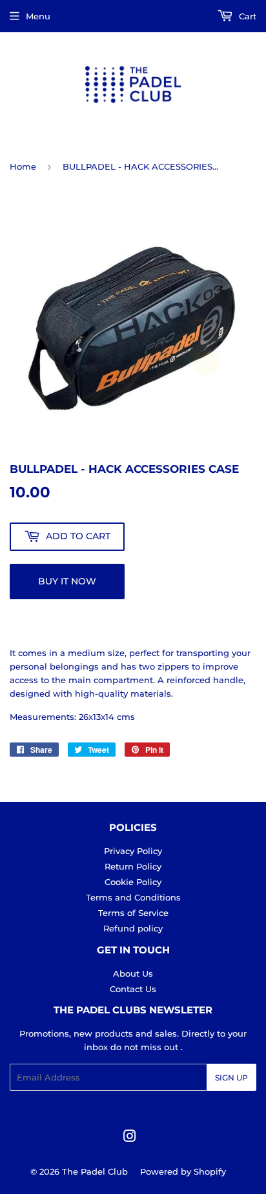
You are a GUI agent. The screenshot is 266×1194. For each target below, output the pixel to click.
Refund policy (133, 928)
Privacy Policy (133, 851)
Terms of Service (133, 913)
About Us (133, 973)
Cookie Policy (133, 882)
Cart (246, 16)
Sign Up (231, 1077)
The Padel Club (95, 1171)
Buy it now (67, 581)
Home (23, 166)
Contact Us (133, 989)
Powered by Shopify (183, 1171)
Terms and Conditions (133, 897)
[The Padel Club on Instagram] (129, 1138)
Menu (38, 16)
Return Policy (133, 866)
